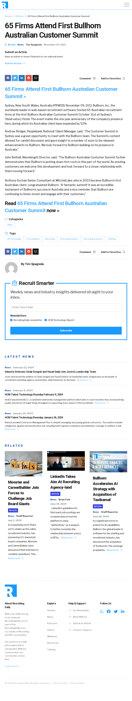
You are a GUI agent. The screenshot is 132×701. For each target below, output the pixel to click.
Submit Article (13, 63)
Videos (51, 630)
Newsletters (18, 315)
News (21, 44)
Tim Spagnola (34, 44)
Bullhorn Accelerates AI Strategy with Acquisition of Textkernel (105, 489)
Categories (15, 219)
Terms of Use (60, 683)
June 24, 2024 (58, 504)
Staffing (112, 239)
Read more (82, 380)
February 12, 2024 (23, 367)
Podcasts (52, 623)
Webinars (52, 636)
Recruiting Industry (69, 239)
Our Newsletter (80, 610)
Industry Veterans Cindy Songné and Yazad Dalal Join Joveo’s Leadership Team (50, 371)
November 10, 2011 (55, 44)
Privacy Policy (78, 683)
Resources (53, 643)
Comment (86, 78)
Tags (12, 233)
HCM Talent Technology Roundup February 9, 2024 (34, 394)
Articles (19, 16)
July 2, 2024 (15, 520)
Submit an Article (16, 52)
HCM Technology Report (61, 320)
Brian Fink (64, 499)
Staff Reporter (24, 516)
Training (51, 649)
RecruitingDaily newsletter (28, 320)
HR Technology (14, 239)
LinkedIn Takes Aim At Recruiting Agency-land (65, 482)
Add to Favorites (111, 78)
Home (8, 16)
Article (11, 44)
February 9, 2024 (23, 390)
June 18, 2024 (101, 516)
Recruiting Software (93, 239)
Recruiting (50, 239)
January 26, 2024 (23, 413)
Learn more (11, 666)
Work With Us (79, 617)
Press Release (33, 239)
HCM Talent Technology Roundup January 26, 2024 (34, 417)
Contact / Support (81, 630)
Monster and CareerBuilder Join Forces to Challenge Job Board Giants (23, 493)
